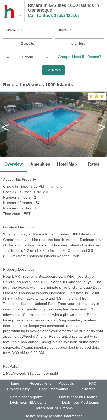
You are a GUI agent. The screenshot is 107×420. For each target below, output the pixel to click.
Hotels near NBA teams (27, 402)
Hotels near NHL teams (54, 408)
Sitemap (89, 389)
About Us (66, 383)
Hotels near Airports (26, 397)
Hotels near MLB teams (79, 402)
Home (14, 383)
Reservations (40, 383)
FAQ (92, 383)
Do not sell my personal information (53, 416)
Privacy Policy (18, 389)
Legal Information (53, 389)
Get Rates (53, 70)
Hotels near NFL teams (78, 397)
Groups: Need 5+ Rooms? (79, 57)
